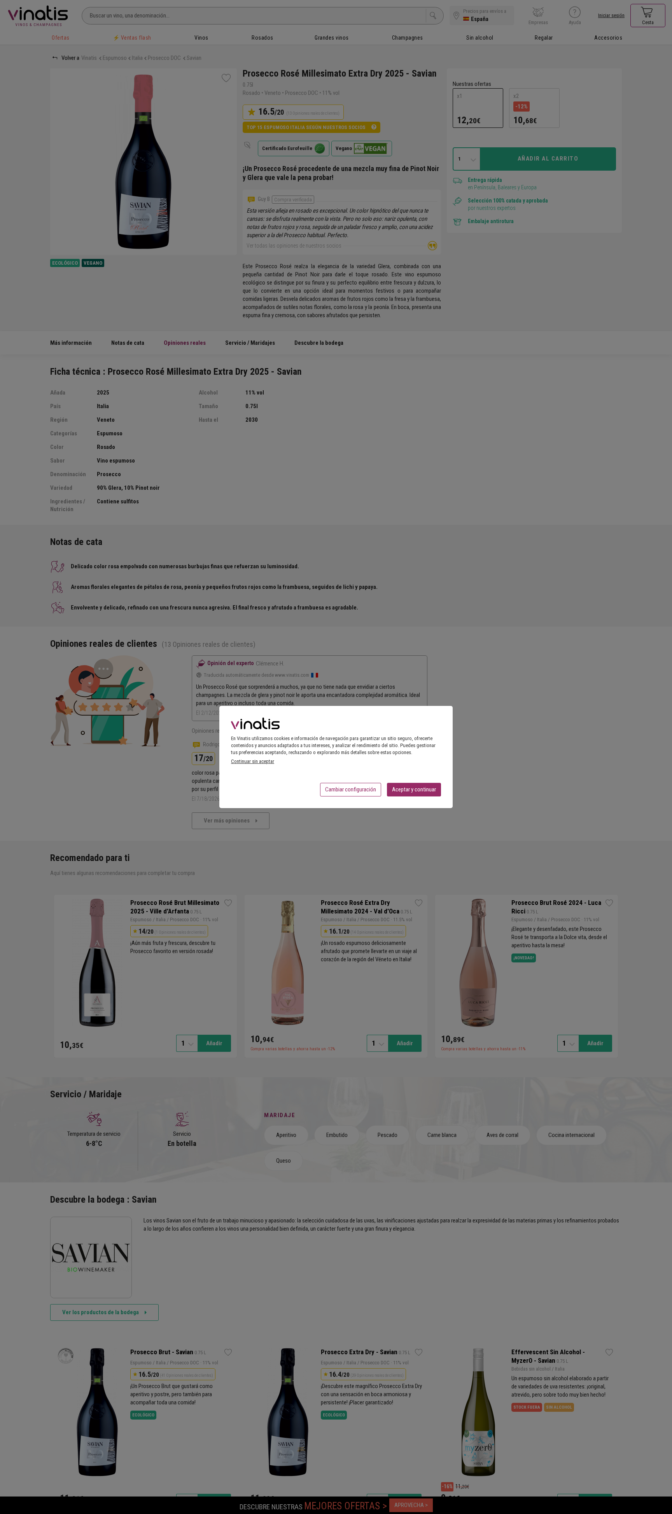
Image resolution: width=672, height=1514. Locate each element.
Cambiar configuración (350, 789)
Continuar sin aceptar (252, 761)
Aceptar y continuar (414, 789)
